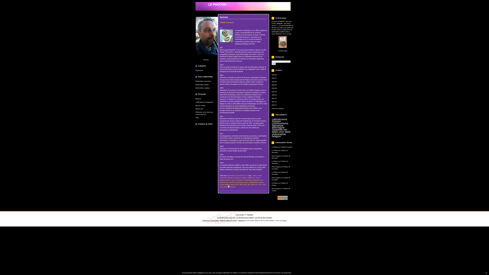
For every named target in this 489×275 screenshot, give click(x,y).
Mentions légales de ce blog (228, 220)
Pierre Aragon (276, 156)
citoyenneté (223, 177)
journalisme (237, 177)
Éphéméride (199, 70)
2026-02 (274, 95)
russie (233, 180)
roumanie (232, 182)
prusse (246, 182)
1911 (256, 184)
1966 (225, 187)
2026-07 (274, 78)
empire (260, 175)
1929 (263, 184)
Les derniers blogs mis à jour (226, 217)
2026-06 (274, 81)
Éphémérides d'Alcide (202, 84)
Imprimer (233, 187)
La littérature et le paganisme (204, 102)
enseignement (253, 182)
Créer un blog (240, 214)
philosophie (279, 134)
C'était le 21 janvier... (287, 147)
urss (261, 180)
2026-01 (274, 98)
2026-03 (274, 91)
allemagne (278, 127)
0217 (237, 184)
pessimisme (239, 182)
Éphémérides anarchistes (203, 81)
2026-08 (274, 75)
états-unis (278, 131)
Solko (197, 117)
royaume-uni (279, 129)
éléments (198, 99)
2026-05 (274, 85)
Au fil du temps (282, 51)
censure (228, 180)
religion (276, 136)
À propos (206, 59)
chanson (260, 182)
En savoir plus (286, 273)
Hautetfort (250, 214)
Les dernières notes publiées (245, 217)
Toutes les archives (278, 108)
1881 (248, 184)
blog (284, 220)
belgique (227, 184)
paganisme (256, 180)
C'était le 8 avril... (227, 22)
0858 (241, 184)
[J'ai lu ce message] (486, 273)
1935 (221, 187)
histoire (276, 121)
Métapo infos (199, 109)
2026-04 (274, 88)
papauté (222, 180)
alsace (233, 184)
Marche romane (200, 105)
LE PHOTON (217, 4)
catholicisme (279, 119)
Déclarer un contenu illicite (210, 220)
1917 (260, 184)
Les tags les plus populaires (263, 217)
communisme (280, 123)
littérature (277, 125)
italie (287, 131)
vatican (257, 177)
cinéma (222, 184)
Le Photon (275, 147)
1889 (252, 184)
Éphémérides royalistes (202, 88)
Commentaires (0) (241, 175)
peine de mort (224, 182)
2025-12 (274, 101)
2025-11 (274, 105)
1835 (244, 184)
